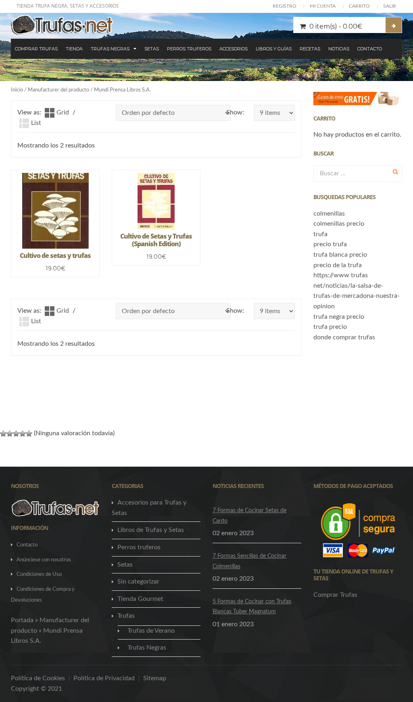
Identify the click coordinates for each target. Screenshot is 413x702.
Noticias (338, 49)
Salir (389, 6)
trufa (320, 234)
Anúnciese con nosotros (44, 560)
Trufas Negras (110, 49)
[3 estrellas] (16, 433)
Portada (22, 620)
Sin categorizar (138, 581)
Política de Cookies (38, 678)
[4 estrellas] (22, 433)
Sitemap (154, 678)
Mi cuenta (323, 6)
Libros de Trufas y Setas (150, 530)
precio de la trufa (337, 265)
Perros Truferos (189, 49)
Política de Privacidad (104, 678)
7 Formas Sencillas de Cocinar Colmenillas (249, 561)
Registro (284, 6)
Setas (151, 49)
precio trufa (330, 244)
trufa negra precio (338, 317)
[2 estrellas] (9, 433)
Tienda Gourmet (140, 599)
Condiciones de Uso (39, 574)
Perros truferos (139, 547)
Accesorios (233, 49)
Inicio (17, 90)
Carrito (359, 6)
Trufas (126, 616)
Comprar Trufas (36, 49)
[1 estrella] (3, 433)
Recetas (310, 49)
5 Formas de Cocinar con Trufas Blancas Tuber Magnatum (252, 607)
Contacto (369, 49)
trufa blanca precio (340, 254)
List (36, 123)
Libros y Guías (274, 49)
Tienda (74, 49)
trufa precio (330, 327)
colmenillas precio (338, 223)
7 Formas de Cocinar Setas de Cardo (249, 516)
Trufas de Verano (151, 630)
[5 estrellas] (29, 433)
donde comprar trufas (344, 337)
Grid (62, 112)
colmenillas (329, 213)
